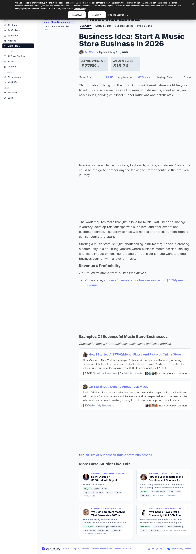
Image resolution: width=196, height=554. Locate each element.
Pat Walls (90, 52)
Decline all (97, 14)
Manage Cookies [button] (123, 549)
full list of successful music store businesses (119, 455)
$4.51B (109, 77)
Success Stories (124, 25)
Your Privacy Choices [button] (181, 549)
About (66, 549)
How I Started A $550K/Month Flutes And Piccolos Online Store (135, 354)
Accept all (77, 14)
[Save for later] (129, 473)
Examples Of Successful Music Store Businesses (56, 20)
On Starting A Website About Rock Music (119, 386)
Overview (86, 25)
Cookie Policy (79, 8)
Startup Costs (103, 25)
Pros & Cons (144, 25)
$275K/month (144, 77)
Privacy (85, 549)
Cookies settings (116, 14)
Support (75, 549)
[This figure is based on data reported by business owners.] (98, 66)
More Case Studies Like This (56, 28)
